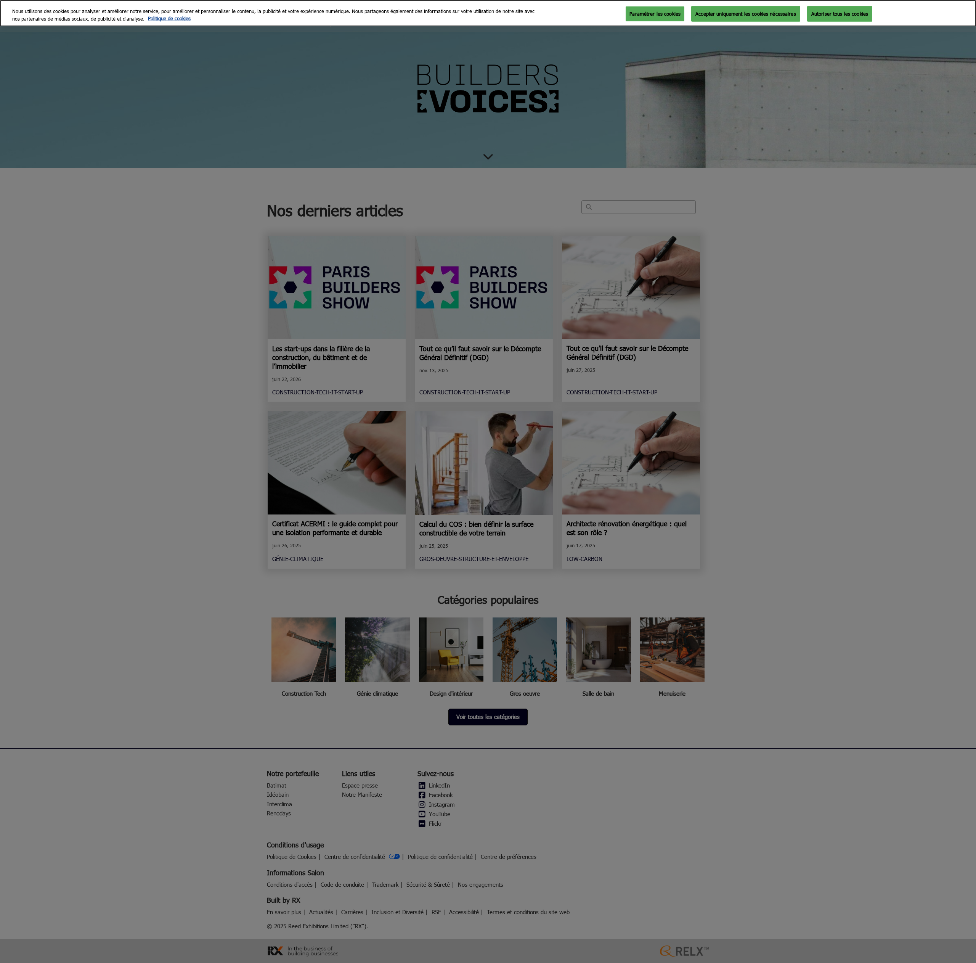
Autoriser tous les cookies (839, 13)
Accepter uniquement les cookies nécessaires (745, 13)
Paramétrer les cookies (655, 13)
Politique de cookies (169, 19)
